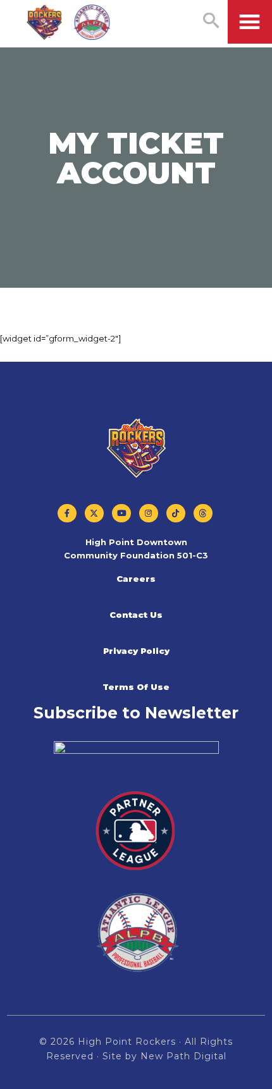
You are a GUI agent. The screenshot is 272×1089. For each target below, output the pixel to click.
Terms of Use (136, 687)
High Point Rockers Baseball (69, 23)
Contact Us (136, 615)
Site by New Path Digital (164, 1056)
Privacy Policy (136, 651)
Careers (136, 579)
